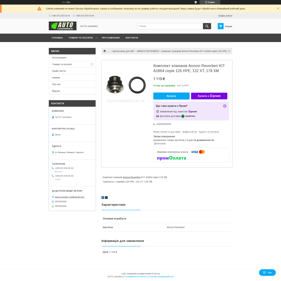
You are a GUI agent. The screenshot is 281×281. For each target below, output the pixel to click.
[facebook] (102, 198)
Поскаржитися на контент (135, 276)
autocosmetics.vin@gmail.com (69, 197)
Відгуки (56, 91)
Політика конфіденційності (161, 276)
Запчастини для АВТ (123, 51)
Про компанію (111, 38)
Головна (57, 38)
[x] (106, 198)
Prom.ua (156, 274)
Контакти (132, 38)
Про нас (56, 84)
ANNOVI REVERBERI (148, 51)
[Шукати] (207, 26)
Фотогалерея (59, 57)
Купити (171, 96)
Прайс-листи (59, 71)
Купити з (203, 96)
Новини (56, 77)
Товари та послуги (80, 38)
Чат (270, 272)
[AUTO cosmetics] (62, 29)
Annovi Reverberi (132, 177)
